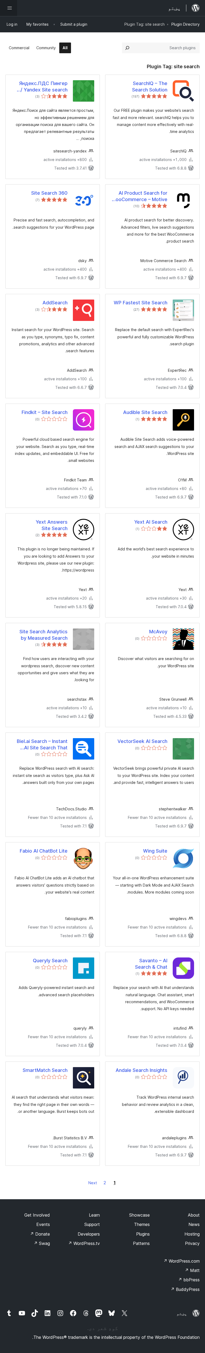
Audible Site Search (145, 412)
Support (92, 1224)
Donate (40, 1234)
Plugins (143, 1234)
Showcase (139, 1215)
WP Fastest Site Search (140, 302)
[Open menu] (8, 8)
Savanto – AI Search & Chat (151, 963)
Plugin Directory (185, 24)
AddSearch (55, 302)
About (194, 1215)
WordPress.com (181, 1261)
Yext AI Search (150, 522)
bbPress (189, 1279)
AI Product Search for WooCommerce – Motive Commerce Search (139, 196)
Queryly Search (50, 960)
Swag (42, 1243)
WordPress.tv (84, 1243)
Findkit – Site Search (45, 412)
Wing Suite (155, 851)
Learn (94, 1215)
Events (43, 1224)
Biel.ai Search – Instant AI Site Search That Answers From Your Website (42, 744)
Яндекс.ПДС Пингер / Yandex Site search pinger (43, 87)
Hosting (192, 1234)
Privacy (192, 1243)
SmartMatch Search (45, 1070)
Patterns (141, 1243)
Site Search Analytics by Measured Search (43, 635)
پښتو (181, 1313)
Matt (192, 1270)
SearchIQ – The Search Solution (149, 86)
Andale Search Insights (141, 1070)
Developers (89, 1234)
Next (92, 1182)
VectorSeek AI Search (142, 741)
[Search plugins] (127, 48)
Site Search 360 (49, 193)
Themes (142, 1224)
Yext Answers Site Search (52, 525)
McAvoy (158, 631)
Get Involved (37, 1215)
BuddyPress (185, 1289)
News (194, 1224)
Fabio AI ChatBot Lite (44, 851)
